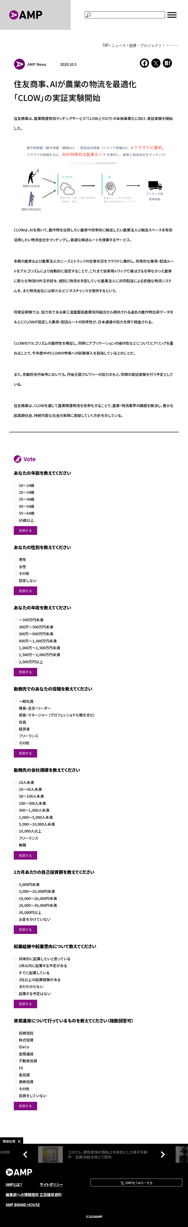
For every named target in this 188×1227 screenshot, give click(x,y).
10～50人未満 (30, 789)
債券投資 (26, 1081)
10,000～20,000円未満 (38, 898)
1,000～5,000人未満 (36, 817)
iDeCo (24, 1046)
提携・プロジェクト (145, 45)
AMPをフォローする (139, 1182)
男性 (22, 559)
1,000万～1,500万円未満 (39, 647)
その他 (24, 573)
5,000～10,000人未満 (37, 824)
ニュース (118, 45)
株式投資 (26, 1040)
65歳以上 (26, 520)
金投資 (24, 1074)
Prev (26, 1154)
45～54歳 (26, 506)
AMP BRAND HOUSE (23, 1204)
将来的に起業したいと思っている (44, 958)
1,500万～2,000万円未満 (39, 654)
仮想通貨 (26, 1054)
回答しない (27, 580)
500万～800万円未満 (36, 633)
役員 (22, 722)
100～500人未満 (32, 803)
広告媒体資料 (51, 1194)
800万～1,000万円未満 (38, 640)
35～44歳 (26, 499)
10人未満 (26, 782)
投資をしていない (33, 1095)
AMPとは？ (14, 1184)
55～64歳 (26, 513)
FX (21, 1068)
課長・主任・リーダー (35, 708)
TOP (105, 45)
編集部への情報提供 (22, 1194)
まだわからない (31, 986)
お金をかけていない (34, 919)
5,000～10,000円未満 (37, 891)
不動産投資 (28, 1060)
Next (161, 1154)
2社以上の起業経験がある (40, 979)
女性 (22, 566)
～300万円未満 (31, 619)
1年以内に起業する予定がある (43, 965)
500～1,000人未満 (34, 810)
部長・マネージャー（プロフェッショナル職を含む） (57, 715)
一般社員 (26, 701)
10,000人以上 (30, 831)
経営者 (24, 729)
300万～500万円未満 (36, 627)
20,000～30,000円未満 (38, 905)
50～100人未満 (31, 796)
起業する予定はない (35, 993)
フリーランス (28, 735)
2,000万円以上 (31, 661)
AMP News (37, 64)
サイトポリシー (51, 1184)
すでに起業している (34, 972)
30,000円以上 (30, 912)
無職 (22, 845)
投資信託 (26, 1033)
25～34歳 (26, 492)
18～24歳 (26, 485)
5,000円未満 (29, 884)
